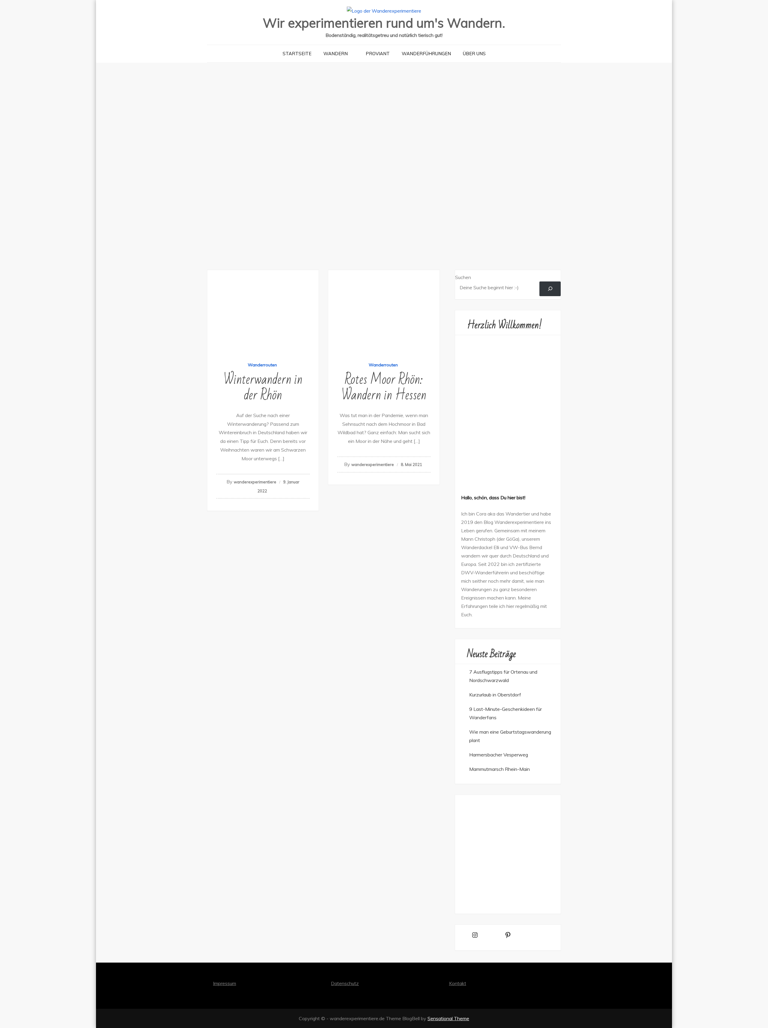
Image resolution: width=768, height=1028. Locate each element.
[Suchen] (550, 288)
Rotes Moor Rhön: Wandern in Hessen (383, 387)
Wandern (335, 53)
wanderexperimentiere (255, 481)
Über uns (474, 53)
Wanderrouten (262, 365)
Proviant (378, 53)
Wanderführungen (426, 53)
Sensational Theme (448, 1018)
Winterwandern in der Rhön (263, 387)
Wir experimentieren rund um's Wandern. (384, 23)
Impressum (224, 983)
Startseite (297, 53)
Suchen (463, 277)
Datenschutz (345, 983)
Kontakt (457, 983)
